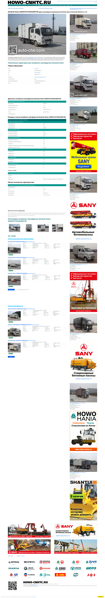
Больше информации (33, 596)
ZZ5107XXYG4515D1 (77, 193)
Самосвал (39, 5)
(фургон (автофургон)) (21, 241)
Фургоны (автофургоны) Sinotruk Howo (74, 334)
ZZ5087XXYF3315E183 (78, 333)
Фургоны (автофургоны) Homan (73, 64)
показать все (11, 289)
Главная (33, 5)
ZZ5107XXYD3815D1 (77, 124)
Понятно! (100, 596)
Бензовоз (50, 5)
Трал (71, 5)
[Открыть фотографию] (37, 34)
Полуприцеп (68, 5)
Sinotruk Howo (36, 68)
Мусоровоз (60, 5)
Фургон (47, 5)
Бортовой (43, 5)
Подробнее (11, 270)
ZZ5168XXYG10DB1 (76, 63)
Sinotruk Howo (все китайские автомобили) (45, 8)
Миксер (53, 5)
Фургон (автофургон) (37, 72)
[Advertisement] (17, 91)
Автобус (64, 5)
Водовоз (56, 5)
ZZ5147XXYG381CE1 (77, 472)
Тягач (36, 5)
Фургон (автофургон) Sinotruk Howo (21, 239)
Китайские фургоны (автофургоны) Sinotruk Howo (15, 8)
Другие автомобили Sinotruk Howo (22, 289)
